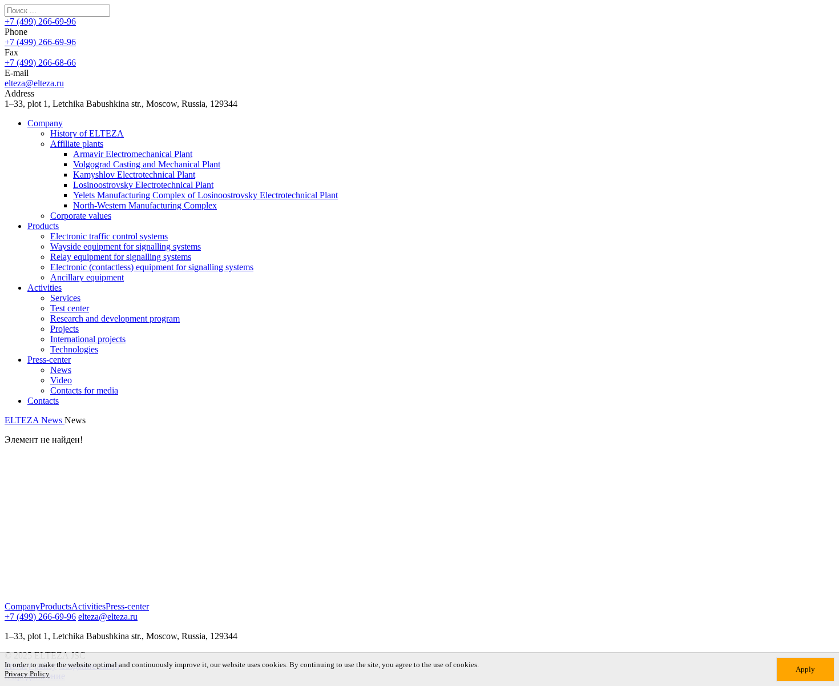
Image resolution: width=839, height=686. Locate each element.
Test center (69, 308)
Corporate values (80, 215)
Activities (44, 287)
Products (43, 226)
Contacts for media (84, 390)
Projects (64, 329)
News (60, 370)
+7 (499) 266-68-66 (40, 62)
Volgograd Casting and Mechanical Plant (146, 164)
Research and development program (115, 318)
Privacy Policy (27, 673)
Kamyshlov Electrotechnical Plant (134, 174)
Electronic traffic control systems (109, 236)
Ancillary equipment (87, 277)
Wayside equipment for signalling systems (125, 246)
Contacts (43, 401)
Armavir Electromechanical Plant (132, 154)
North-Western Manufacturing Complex (145, 205)
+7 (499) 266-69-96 (40, 21)
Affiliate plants (76, 144)
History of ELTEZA (87, 133)
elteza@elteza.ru (34, 83)
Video (61, 380)
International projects (88, 339)
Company (45, 123)
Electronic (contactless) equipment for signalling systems (151, 267)
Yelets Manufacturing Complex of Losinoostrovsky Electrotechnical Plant (205, 195)
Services (65, 298)
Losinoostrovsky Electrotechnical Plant (143, 185)
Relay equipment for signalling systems (120, 257)
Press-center (49, 359)
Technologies (74, 349)
